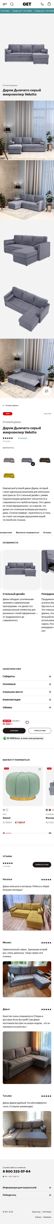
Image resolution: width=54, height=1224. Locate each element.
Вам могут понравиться (27, 532)
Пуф (4, 814)
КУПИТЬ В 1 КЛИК (40, 730)
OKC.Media (47, 1212)
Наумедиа (47, 1217)
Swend (6, 818)
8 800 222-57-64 (42, 4)
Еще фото (46, 390)
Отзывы (47, 532)
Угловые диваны (12, 405)
